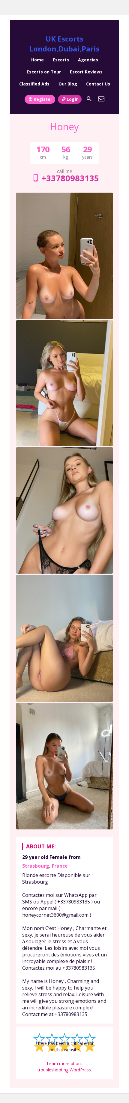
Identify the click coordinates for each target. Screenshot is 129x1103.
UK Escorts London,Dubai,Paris (64, 44)
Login (73, 99)
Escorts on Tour (44, 72)
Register (43, 99)
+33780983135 (70, 178)
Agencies (88, 60)
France (60, 866)
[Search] (89, 99)
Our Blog (67, 84)
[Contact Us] (101, 99)
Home (37, 60)
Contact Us (98, 84)
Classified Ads (34, 84)
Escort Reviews (86, 72)
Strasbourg (35, 866)
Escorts (61, 60)
